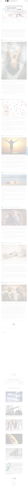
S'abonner (19, 9)
